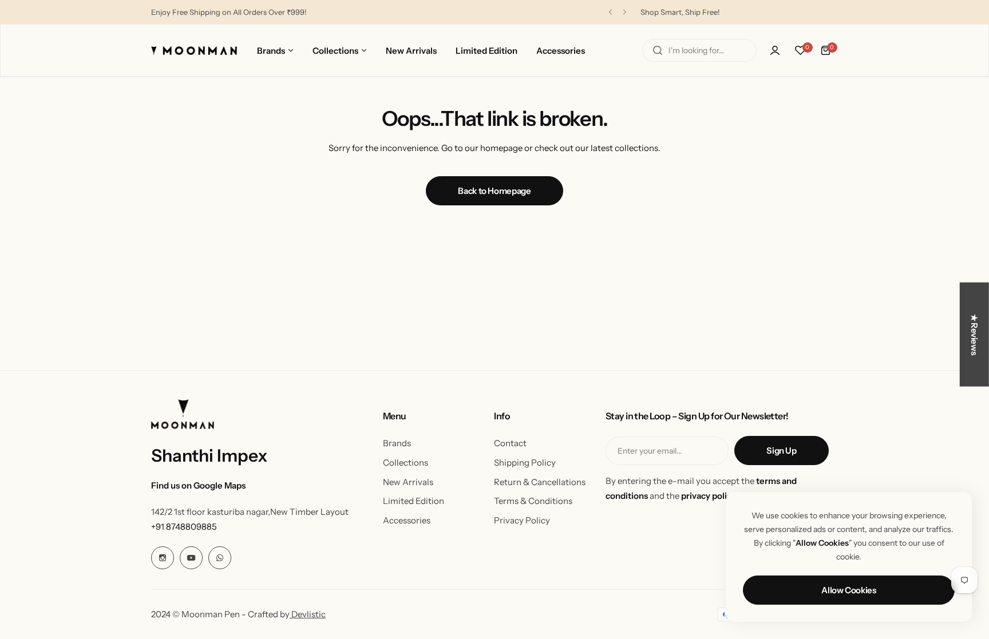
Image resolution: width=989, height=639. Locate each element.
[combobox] (699, 50)
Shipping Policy (525, 462)
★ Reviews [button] (974, 334)
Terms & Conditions (533, 500)
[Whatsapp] (219, 557)
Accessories (406, 520)
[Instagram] (162, 557)
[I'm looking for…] (657, 50)
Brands (397, 443)
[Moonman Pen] (194, 50)
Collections (405, 462)
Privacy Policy (522, 520)
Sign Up (781, 450)
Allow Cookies (848, 590)
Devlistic (308, 614)
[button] (610, 12)
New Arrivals (408, 482)
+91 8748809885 (184, 526)
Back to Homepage (494, 190)
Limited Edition (413, 500)
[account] (775, 50)
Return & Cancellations (540, 482)
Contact (510, 443)
